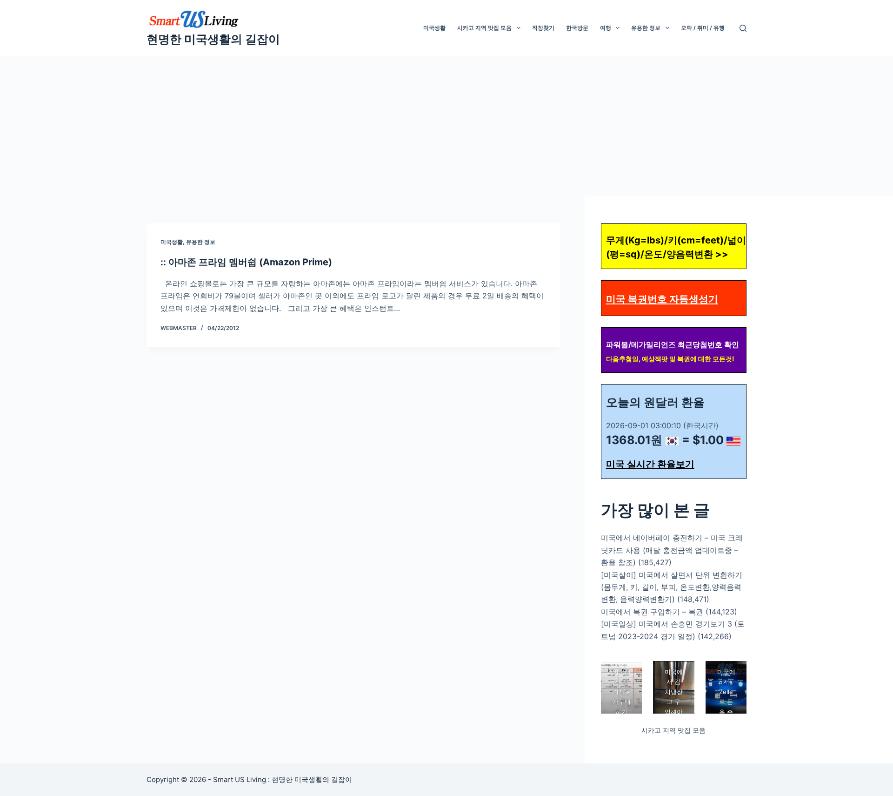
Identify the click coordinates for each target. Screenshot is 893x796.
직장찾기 (543, 27)
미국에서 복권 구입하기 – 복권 (652, 611)
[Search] (743, 28)
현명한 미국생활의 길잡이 (213, 39)
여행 (605, 27)
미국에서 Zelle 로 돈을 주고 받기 (726, 701)
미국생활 (434, 27)
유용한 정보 (645, 27)
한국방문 (577, 27)
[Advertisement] (446, 126)
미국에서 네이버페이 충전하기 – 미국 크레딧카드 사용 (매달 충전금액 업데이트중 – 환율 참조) (672, 550)
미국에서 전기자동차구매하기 (621, 691)
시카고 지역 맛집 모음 (484, 27)
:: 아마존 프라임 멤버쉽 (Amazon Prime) (246, 262)
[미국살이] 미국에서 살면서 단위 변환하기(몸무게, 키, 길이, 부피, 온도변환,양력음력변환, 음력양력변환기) (671, 587)
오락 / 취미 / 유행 (703, 27)
